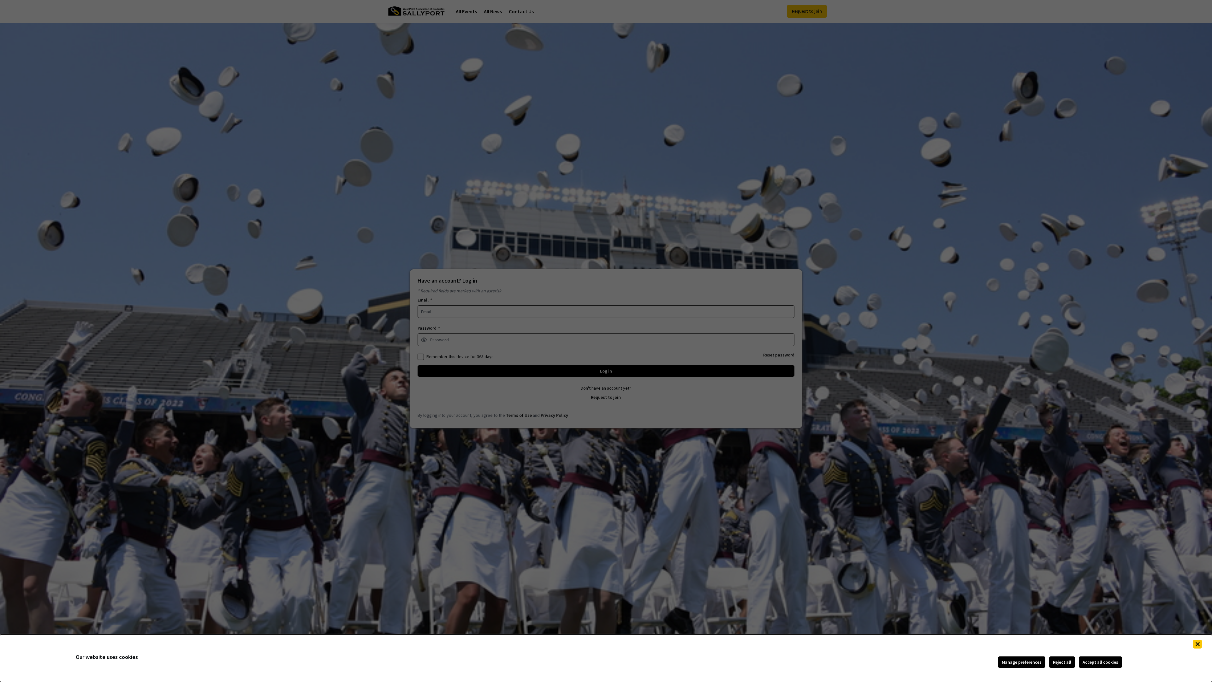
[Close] (1197, 644)
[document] (606, 658)
